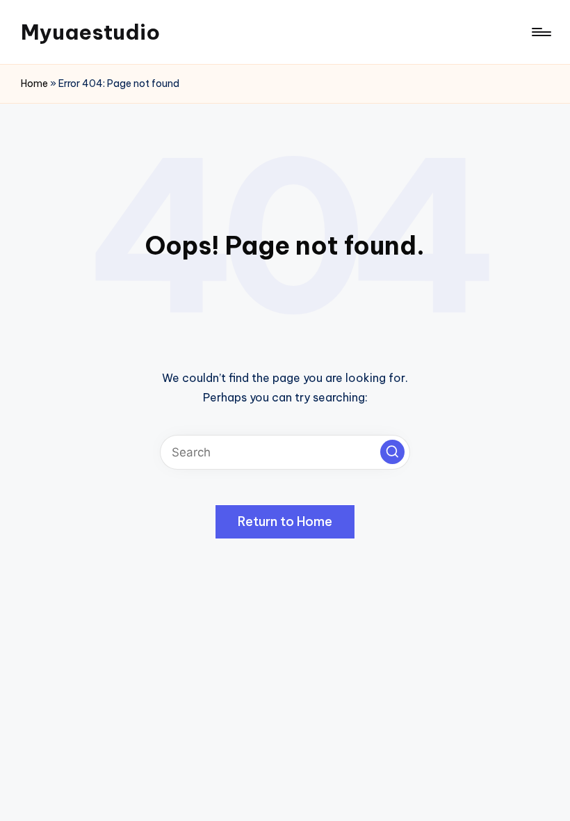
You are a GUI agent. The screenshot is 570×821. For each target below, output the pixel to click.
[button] (392, 452)
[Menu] (540, 32)
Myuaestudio (90, 32)
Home (34, 83)
